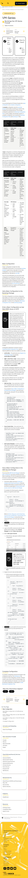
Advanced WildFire (7, 757)
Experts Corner (6, 811)
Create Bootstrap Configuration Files (10, 349)
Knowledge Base (7, 854)
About (5, 848)
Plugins (4, 747)
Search (5, 835)
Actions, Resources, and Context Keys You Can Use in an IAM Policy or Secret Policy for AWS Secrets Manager (15, 515)
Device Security (6, 766)
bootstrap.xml (16, 116)
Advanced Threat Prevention (9, 761)
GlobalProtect (6, 797)
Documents (6, 865)
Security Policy (6, 784)
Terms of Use (6, 863)
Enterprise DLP (6, 768)
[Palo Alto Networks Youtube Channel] (15, 869)
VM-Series (7, 9)
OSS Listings (6, 840)
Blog (4, 837)
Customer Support (7, 851)
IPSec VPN (5, 782)
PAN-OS (4, 741)
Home (3, 9)
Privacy (5, 860)
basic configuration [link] (6, 474)
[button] (27, 702)
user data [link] (17, 273)
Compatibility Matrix (7, 809)
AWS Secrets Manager (14, 473)
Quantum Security (6, 786)
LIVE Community (7, 852)
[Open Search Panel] (8, 3)
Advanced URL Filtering (8, 759)
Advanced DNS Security (8, 763)
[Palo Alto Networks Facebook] (5, 869)
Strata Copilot (21, 3)
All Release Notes (6, 807)
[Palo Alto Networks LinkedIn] (8, 869)
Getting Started (7, 818)
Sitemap (5, 841)
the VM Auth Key (16, 283)
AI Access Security (7, 765)
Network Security (13, 817)
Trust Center (6, 862)
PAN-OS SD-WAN (6, 743)
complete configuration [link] (15, 104)
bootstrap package (18, 302)
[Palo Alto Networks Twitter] (11, 869)
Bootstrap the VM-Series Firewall (16, 9)
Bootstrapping (7, 817)
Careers (5, 849)
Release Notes (7, 834)
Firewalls (4, 740)
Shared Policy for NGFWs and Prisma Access (12, 781)
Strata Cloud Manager (7, 729)
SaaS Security (5, 770)
